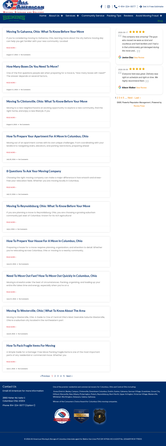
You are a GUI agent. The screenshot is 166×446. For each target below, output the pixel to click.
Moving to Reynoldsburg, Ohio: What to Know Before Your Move (48, 206)
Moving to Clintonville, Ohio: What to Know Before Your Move (46, 101)
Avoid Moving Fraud (147, 15)
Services (70, 15)
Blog (160, 20)
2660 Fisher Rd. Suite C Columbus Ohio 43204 (14, 399)
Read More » (11, 48)
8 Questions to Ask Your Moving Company (33, 171)
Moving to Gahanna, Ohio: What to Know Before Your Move (45, 31)
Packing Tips (114, 15)
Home (42, 15)
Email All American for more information (23, 390)
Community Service (93, 15)
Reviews (128, 15)
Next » (69, 376)
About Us (54, 15)
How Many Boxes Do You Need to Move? (32, 66)
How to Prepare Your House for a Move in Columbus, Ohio (44, 241)
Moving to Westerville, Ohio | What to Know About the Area (45, 310)
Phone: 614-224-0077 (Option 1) (19, 405)
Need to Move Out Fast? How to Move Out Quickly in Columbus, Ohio (51, 276)
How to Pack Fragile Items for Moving (30, 345)
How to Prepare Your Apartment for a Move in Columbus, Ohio (47, 136)
